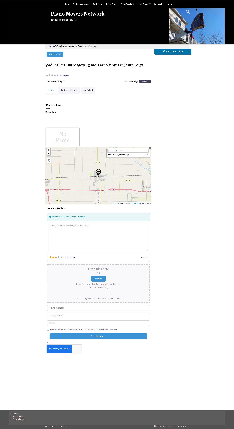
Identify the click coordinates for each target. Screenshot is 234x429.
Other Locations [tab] (70, 90)
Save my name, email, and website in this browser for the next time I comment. (84, 330)
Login (169, 4)
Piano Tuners (112, 4)
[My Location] (128, 155)
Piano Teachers (127, 4)
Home (67, 4)
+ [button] (48, 150)
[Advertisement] (98, 384)
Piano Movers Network (78, 13)
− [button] (48, 153)
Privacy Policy (18, 419)
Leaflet (117, 203)
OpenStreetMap (135, 203)
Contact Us (158, 4)
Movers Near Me (172, 51)
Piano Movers (72, 82)
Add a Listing (18, 416)
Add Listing (98, 4)
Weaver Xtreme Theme (165, 426)
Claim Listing (54, 54)
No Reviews (64, 75)
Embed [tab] (90, 90)
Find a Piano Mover (81, 4)
